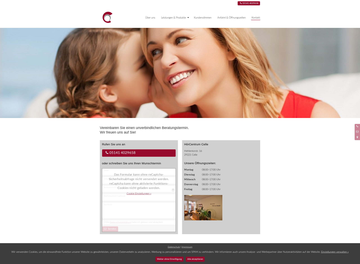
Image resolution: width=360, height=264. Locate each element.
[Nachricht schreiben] (357, 132)
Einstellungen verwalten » (335, 252)
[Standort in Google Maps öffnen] (357, 137)
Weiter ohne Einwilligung (169, 259)
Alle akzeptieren (195, 259)
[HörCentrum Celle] (112, 17)
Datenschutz (174, 247)
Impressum (187, 247)
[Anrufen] (357, 126)
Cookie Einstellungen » (139, 193)
